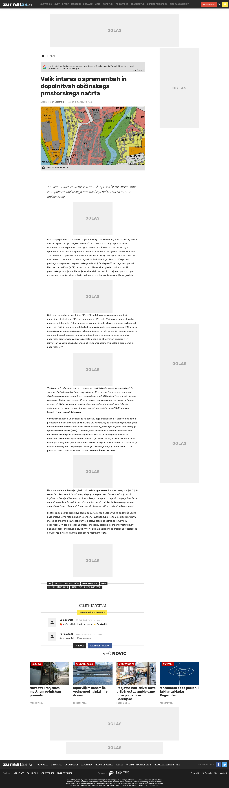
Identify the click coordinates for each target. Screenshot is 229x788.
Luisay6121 (66, 619)
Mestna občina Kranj (58, 587)
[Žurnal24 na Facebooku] (218, 764)
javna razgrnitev (90, 583)
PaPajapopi (66, 634)
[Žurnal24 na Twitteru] (224, 764)
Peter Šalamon (56, 101)
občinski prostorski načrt (66, 583)
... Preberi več (153, 785)
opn (50, 583)
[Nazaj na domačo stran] (43, 56)
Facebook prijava (99, 646)
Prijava (80, 646)
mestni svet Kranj (93, 587)
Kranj (52, 56)
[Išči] (219, 4)
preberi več (92, 612)
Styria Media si (220, 773)
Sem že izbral (138, 70)
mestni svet (76, 587)
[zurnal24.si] (17, 4)
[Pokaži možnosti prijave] (225, 4)
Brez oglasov (208, 4)
